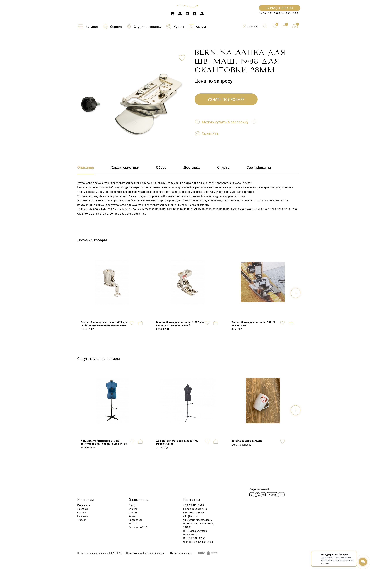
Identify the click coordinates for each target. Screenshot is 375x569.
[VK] (263, 494)
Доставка (191, 167)
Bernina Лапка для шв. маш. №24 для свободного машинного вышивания (104, 323)
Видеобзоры (136, 519)
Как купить (83, 505)
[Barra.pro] (187, 10)
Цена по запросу (241, 444)
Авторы (133, 523)
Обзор (161, 167)
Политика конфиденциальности (145, 553)
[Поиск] (265, 26)
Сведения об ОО (138, 527)
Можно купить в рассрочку (225, 122)
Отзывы (133, 508)
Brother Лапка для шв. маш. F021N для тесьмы (253, 323)
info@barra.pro (191, 516)
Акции (132, 516)
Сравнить (210, 133)
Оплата (223, 167)
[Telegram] (251, 494)
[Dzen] (272, 494)
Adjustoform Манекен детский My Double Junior (177, 442)
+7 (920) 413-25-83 (193, 505)
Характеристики (125, 167)
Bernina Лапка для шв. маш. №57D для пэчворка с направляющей (180, 323)
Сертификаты (259, 167)
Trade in (81, 519)
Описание (85, 167)
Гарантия (82, 516)
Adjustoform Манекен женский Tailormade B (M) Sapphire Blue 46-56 (104, 442)
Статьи (133, 512)
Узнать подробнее (226, 99)
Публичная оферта (181, 553)
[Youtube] (281, 494)
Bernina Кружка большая (247, 440)
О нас (132, 505)
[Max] (257, 494)
